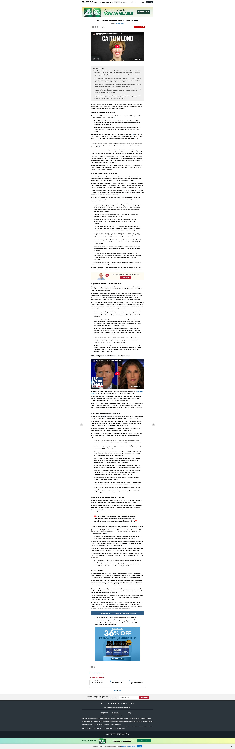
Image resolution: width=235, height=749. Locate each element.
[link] (91, 27)
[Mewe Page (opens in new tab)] (117, 703)
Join (120, 690)
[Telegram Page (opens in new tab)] (108, 703)
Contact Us (103, 713)
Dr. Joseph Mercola (120, 23)
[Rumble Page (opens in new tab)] (129, 703)
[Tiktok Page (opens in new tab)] (121, 703)
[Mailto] (92, 669)
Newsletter (130, 712)
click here (102, 726)
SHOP (150, 2)
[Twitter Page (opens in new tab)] (106, 703)
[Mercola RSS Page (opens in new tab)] (134, 703)
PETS (111, 2)
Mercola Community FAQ (116, 713)
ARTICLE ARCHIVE (105, 2)
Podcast (129, 713)
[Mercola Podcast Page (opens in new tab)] (131, 703)
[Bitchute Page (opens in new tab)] (127, 703)
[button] (137, 27)
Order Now (144, 740)
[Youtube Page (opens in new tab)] (124, 703)
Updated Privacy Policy (122, 733)
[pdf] (94, 669)
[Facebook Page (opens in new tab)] (101, 703)
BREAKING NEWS (97, 2)
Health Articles (103, 715)
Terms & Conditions (112, 733)
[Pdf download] (97, 26)
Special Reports (131, 715)
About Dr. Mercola (104, 712)
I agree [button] (139, 746)
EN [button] (137, 2)
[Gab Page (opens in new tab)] (111, 703)
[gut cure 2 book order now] (117, 16)
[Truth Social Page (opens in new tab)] (113, 703)
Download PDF (126, 277)
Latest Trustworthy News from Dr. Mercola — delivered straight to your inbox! (101, 697)
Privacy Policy (123, 746)
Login (115, 690)
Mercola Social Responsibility (117, 715)
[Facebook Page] (90, 669)
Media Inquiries (115, 712)
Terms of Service (131, 746)
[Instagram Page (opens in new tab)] (103, 703)
